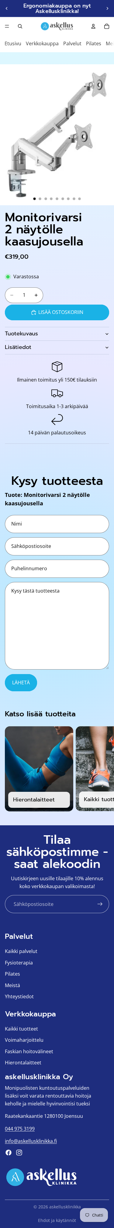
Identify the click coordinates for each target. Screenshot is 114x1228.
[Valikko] (7, 26)
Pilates (93, 43)
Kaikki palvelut (21, 951)
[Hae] (20, 26)
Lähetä (21, 682)
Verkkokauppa (42, 43)
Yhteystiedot (19, 996)
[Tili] (93, 26)
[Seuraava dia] (107, 8)
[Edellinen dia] (6, 8)
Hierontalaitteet (23, 1063)
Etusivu (13, 43)
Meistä (12, 985)
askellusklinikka (65, 1207)
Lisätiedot (18, 347)
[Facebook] (8, 1152)
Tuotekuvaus (21, 333)
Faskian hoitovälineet (29, 1051)
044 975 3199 (20, 1128)
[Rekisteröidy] (100, 904)
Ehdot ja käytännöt (57, 1220)
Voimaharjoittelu (24, 1040)
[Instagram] (19, 1152)
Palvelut (72, 43)
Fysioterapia (19, 962)
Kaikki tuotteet (21, 1028)
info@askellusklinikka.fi (31, 1141)
